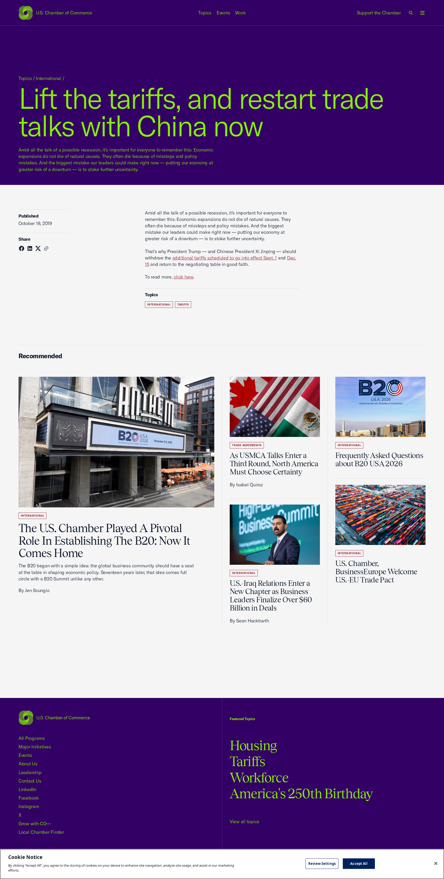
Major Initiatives (34, 747)
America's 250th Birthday (301, 793)
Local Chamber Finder (41, 832)
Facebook (28, 798)
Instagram (28, 806)
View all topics (244, 821)
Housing (253, 745)
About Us (28, 764)
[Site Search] (411, 13)
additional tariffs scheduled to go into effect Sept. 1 (224, 258)
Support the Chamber (379, 13)
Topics (204, 13)
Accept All (358, 863)
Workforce (259, 777)
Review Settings (322, 863)
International (48, 78)
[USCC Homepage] (54, 717)
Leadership (29, 772)
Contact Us (29, 781)
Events (223, 13)
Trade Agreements (247, 445)
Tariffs (183, 304)
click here (183, 277)
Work (240, 13)
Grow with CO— (34, 824)
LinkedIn (27, 789)
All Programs (31, 738)
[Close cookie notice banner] (435, 863)
